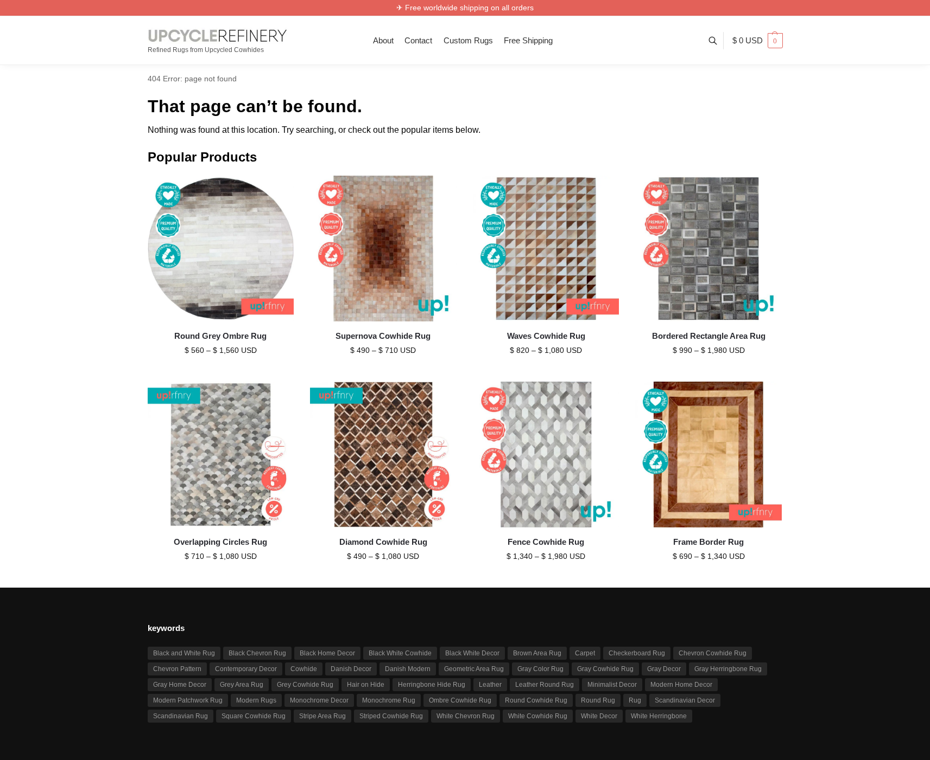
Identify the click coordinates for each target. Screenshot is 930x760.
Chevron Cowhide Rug (712, 653)
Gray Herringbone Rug (728, 669)
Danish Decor (351, 669)
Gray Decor (664, 669)
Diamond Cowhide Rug (383, 541)
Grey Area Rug (241, 684)
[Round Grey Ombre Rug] (221, 249)
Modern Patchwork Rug (188, 700)
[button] (757, 40)
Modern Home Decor (681, 684)
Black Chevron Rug (257, 653)
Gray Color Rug (540, 669)
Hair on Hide (365, 684)
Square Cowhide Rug (254, 716)
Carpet (585, 653)
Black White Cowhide (400, 653)
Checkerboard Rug (637, 653)
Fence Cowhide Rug (546, 541)
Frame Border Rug (708, 541)
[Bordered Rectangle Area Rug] (708, 249)
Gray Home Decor (179, 684)
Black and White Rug (184, 653)
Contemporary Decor (246, 669)
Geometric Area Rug (474, 669)
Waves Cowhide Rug (546, 335)
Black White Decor (472, 653)
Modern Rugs (256, 700)
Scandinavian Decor (685, 700)
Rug (635, 700)
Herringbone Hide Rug (431, 684)
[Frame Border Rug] (708, 455)
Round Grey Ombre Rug (220, 335)
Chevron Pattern (177, 669)
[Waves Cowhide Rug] (546, 249)
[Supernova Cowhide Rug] (383, 249)
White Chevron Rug (465, 716)
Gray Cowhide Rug (605, 669)
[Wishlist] (277, 192)
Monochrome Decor (319, 700)
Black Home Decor (327, 653)
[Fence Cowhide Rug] (546, 455)
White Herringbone (659, 716)
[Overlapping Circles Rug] (221, 455)
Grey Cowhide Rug (305, 684)
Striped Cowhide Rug (391, 716)
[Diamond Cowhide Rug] (383, 455)
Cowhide (303, 669)
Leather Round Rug (544, 684)
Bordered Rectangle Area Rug (708, 335)
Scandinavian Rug (180, 716)
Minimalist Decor (612, 684)
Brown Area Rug (537, 653)
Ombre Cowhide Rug (460, 700)
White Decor (599, 716)
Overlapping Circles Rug (220, 541)
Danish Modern (408, 669)
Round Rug (598, 700)
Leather (490, 684)
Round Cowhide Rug (536, 700)
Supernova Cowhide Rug (383, 335)
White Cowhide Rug (537, 716)
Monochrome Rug (388, 700)
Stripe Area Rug (322, 716)
